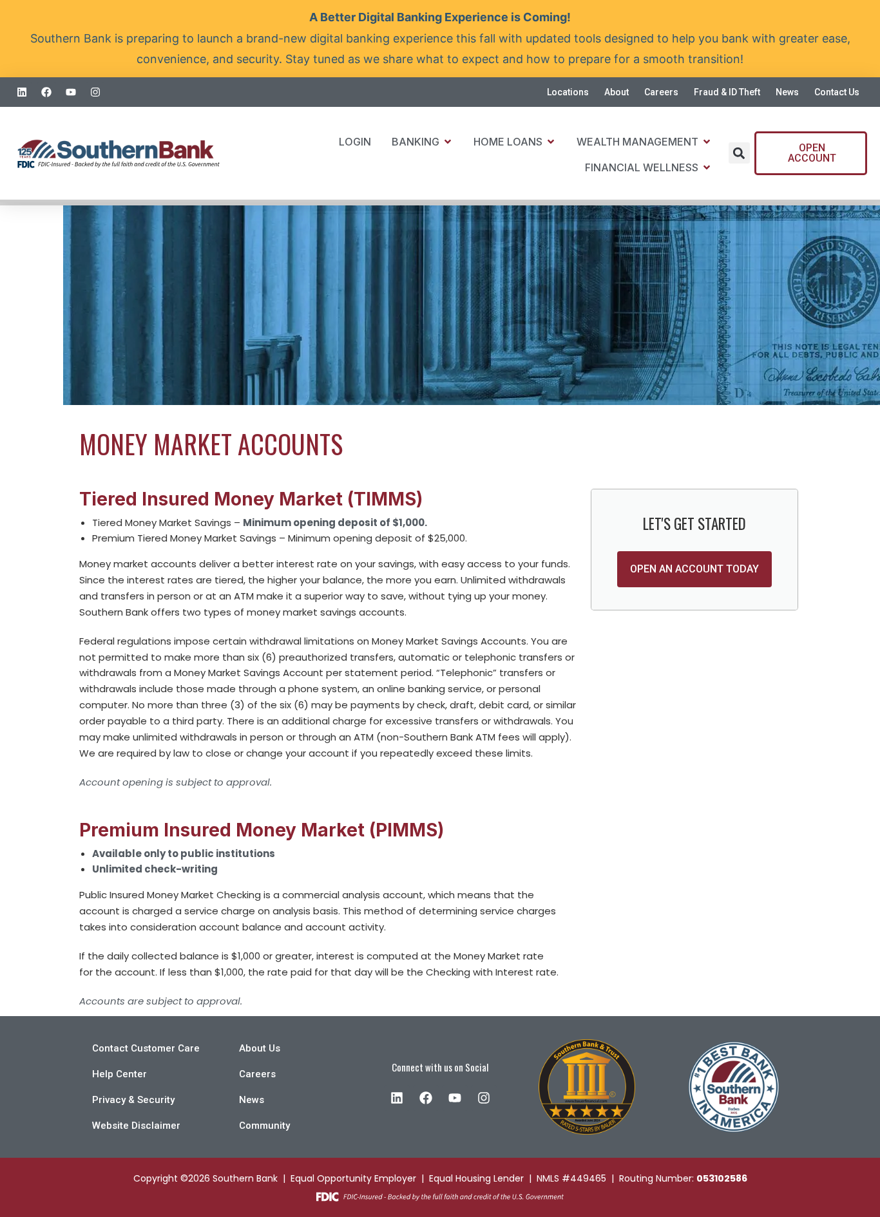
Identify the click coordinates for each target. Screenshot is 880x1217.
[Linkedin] (22, 91)
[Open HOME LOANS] (551, 141)
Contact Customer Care (146, 1048)
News (787, 92)
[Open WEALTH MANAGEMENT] (707, 141)
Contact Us (836, 92)
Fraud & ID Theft (727, 92)
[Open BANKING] (448, 141)
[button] (739, 153)
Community (264, 1125)
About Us (259, 1048)
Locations (568, 92)
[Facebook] (46, 91)
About (616, 92)
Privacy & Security (133, 1100)
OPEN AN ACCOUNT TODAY (694, 569)
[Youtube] (71, 91)
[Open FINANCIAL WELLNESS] (707, 167)
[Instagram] (95, 91)
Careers (661, 92)
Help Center (119, 1074)
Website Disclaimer (136, 1125)
